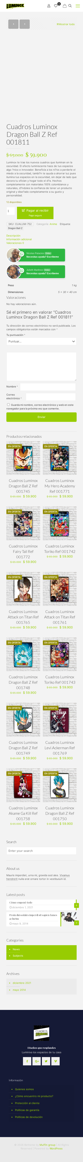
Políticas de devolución (29, 1117)
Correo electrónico (14, 396)
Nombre (12, 386)
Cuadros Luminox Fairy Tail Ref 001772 (23, 551)
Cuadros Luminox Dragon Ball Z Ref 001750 (59, 813)
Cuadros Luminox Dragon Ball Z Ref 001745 (23, 486)
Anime (53, 224)
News (16, 949)
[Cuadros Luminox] (15, 6)
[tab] (41, 236)
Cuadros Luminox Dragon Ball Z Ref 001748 (23, 682)
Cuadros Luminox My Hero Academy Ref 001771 (60, 486)
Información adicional (19, 239)
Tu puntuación (15, 334)
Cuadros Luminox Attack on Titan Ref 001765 (23, 617)
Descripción (13, 235)
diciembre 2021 (22, 982)
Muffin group (47, 1144)
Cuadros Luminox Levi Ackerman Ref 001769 (60, 747)
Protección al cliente (27, 1103)
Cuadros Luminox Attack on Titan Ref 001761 (59, 617)
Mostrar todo (67, 24)
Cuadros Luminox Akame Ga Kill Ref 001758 (23, 813)
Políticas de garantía (27, 1110)
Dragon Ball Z (15, 228)
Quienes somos (24, 1089)
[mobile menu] (78, 6)
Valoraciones (15, 242)
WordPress (56, 1148)
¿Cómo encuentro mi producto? (34, 1096)
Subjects (18, 955)
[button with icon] (27, 1061)
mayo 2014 (19, 989)
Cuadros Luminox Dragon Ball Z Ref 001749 (23, 747)
